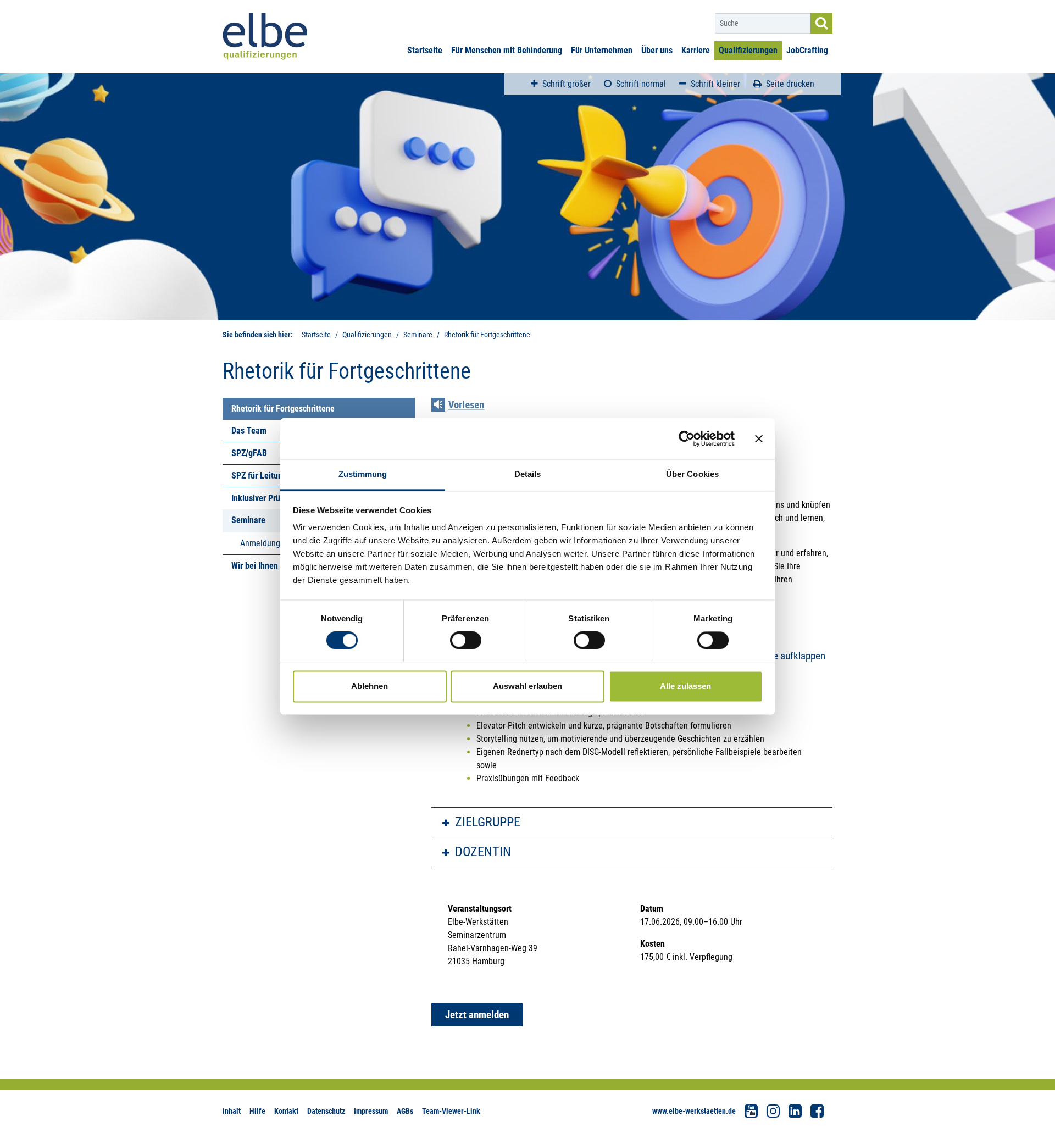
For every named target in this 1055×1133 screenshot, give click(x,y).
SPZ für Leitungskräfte (271, 475)
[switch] (465, 640)
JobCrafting (807, 50)
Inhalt (232, 1111)
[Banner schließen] (759, 438)
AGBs (405, 1111)
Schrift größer (566, 84)
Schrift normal (641, 84)
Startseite (424, 50)
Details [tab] (527, 474)
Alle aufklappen (794, 655)
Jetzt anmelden (477, 1014)
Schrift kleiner (715, 84)
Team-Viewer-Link (451, 1111)
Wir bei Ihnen (254, 565)
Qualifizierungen (748, 50)
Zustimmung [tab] (362, 474)
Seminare (417, 334)
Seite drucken (790, 84)
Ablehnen (369, 686)
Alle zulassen (685, 686)
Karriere (695, 50)
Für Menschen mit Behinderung (506, 50)
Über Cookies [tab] (692, 474)
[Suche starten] (821, 23)
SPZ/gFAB (249, 453)
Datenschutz (326, 1111)
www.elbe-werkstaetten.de (694, 1111)
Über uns (657, 50)
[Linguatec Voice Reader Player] (465, 406)
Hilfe (257, 1111)
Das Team (248, 430)
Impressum (371, 1111)
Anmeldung (260, 543)
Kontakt (286, 1111)
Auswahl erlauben (527, 686)
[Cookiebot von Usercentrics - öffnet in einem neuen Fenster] (686, 438)
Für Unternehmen (601, 50)
